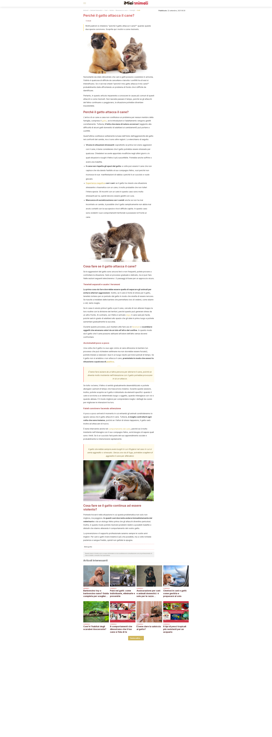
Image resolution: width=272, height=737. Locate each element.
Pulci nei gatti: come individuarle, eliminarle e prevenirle (122, 593)
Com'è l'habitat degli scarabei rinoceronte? (94, 627)
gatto (104, 121)
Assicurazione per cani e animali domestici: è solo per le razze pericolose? (148, 593)
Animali (86, 10)
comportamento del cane (119, 429)
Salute (112, 10)
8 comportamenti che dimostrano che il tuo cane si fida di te (121, 629)
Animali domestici (96, 10)
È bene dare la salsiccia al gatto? (149, 627)
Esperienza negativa (95, 183)
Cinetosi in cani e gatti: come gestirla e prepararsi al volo (175, 593)
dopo (128, 315)
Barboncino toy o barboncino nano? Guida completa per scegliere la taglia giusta (96, 593)
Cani (106, 10)
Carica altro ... (136, 638)
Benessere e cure (122, 10)
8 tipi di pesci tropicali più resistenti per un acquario (174, 629)
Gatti (138, 10)
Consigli (132, 10)
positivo (110, 362)
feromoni (136, 327)
